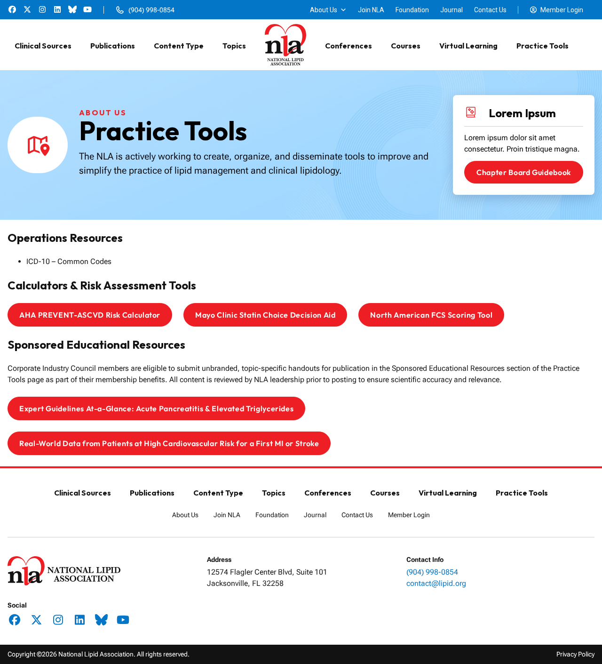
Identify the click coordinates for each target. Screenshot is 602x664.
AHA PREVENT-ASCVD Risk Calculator (89, 315)
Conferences (348, 45)
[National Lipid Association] (285, 45)
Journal (451, 10)
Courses (405, 45)
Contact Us (490, 10)
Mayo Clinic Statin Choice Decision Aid (265, 315)
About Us (323, 10)
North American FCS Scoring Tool (431, 315)
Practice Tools (542, 45)
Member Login (561, 10)
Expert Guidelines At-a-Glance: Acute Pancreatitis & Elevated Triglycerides (156, 408)
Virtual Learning (468, 45)
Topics (234, 45)
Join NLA (371, 10)
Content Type (179, 45)
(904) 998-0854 (432, 572)
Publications (112, 45)
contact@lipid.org (436, 583)
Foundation (412, 10)
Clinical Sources (43, 45)
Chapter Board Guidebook (523, 172)
